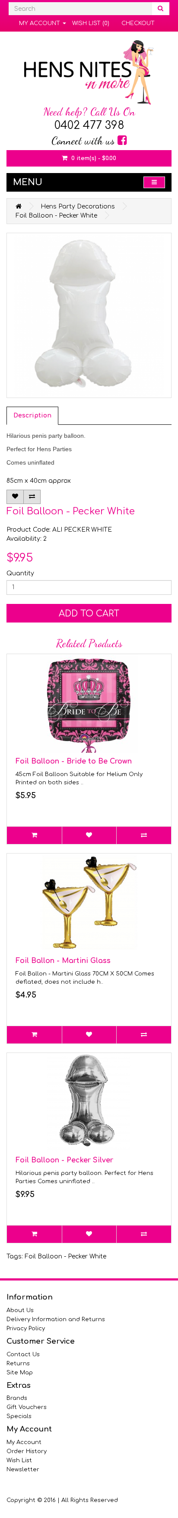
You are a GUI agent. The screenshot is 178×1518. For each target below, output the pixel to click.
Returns (18, 1364)
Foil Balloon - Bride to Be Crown (74, 761)
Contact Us (23, 1354)
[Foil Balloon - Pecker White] (89, 315)
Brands (16, 1398)
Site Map (19, 1373)
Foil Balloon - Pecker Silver (64, 1160)
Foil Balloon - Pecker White (56, 215)
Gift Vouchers (26, 1407)
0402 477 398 (89, 125)
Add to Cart (89, 614)
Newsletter (22, 1470)
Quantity (20, 573)
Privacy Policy (25, 1328)
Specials (19, 1416)
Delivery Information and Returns (55, 1319)
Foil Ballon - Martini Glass (63, 961)
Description (32, 415)
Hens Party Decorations (78, 206)
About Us (20, 1310)
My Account (23, 1442)
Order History (26, 1451)
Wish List (19, 1460)
